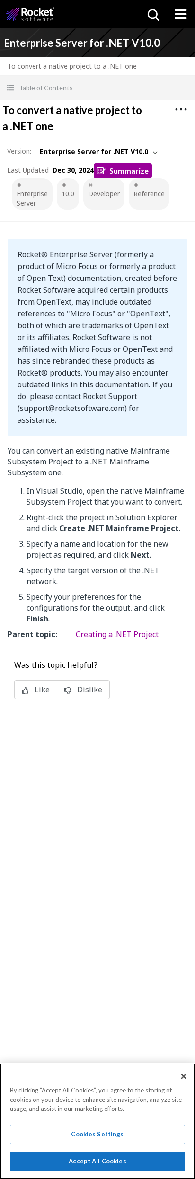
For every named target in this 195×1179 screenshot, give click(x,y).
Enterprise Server (32, 198)
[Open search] (152, 14)
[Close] (183, 1076)
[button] (97, 88)
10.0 (68, 193)
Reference (149, 193)
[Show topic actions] (180, 109)
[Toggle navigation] (180, 14)
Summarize (129, 170)
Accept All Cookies (97, 1161)
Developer (104, 193)
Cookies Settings (97, 1134)
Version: (19, 151)
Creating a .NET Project (117, 634)
